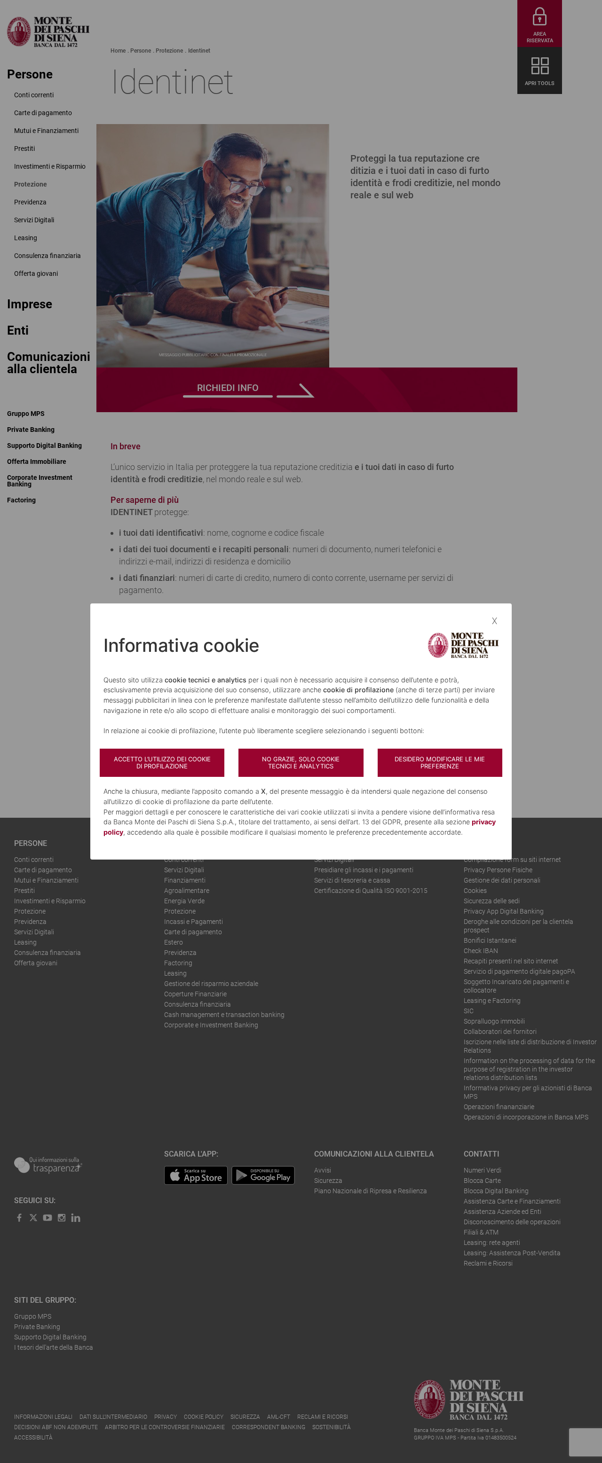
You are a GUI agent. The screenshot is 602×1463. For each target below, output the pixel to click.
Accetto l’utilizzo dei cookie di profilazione (162, 762)
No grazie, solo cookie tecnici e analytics (301, 762)
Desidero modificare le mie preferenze (440, 762)
